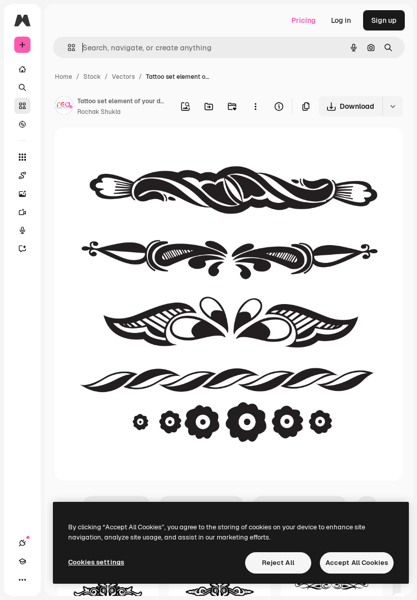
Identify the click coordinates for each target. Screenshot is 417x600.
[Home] (22, 69)
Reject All (278, 562)
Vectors (123, 77)
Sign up (384, 20)
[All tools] (22, 157)
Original (120, 147)
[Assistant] (22, 249)
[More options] (255, 106)
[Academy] (22, 561)
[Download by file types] (392, 106)
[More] (22, 580)
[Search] (22, 87)
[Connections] (22, 543)
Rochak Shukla (99, 112)
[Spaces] (22, 175)
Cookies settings (96, 562)
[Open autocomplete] (67, 47)
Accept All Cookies (356, 562)
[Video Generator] (22, 212)
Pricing (303, 20)
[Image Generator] (22, 194)
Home (63, 77)
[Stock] (22, 106)
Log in (341, 20)
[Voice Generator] (22, 230)
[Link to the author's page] (64, 106)
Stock (92, 77)
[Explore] (22, 124)
